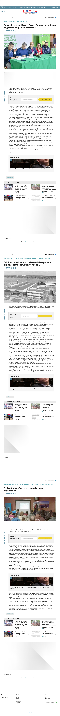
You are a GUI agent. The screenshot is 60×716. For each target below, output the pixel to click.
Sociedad (43, 7)
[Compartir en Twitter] (11, 30)
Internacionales (21, 7)
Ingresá (56, 12)
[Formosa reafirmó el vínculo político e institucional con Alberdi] (8, 198)
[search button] (2, 7)
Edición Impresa (55, 7)
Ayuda (37, 709)
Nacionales (28, 7)
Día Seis (10, 7)
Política (38, 7)
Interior (15, 7)
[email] (13, 30)
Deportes (6, 7)
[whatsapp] (7, 30)
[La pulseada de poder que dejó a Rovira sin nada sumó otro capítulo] (35, 198)
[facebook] (9, 30)
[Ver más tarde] (5, 31)
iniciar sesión (26, 241)
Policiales (33, 7)
